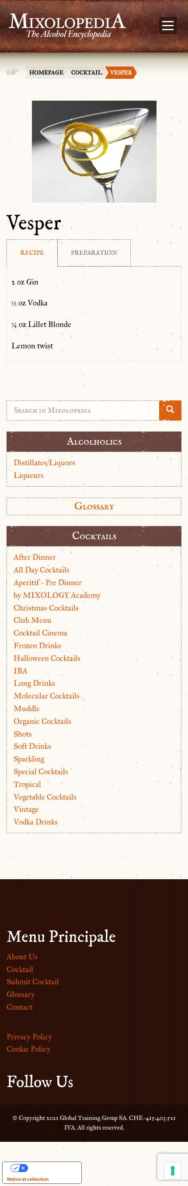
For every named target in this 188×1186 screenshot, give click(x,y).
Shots (23, 734)
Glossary (94, 506)
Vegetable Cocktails (45, 797)
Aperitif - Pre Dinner (48, 582)
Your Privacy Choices (50, 1168)
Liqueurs (29, 475)
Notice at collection (28, 1179)
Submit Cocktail (33, 981)
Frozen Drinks (37, 645)
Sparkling (29, 759)
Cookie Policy (28, 1049)
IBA (21, 671)
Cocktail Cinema (40, 633)
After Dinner (35, 557)
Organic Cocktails (42, 721)
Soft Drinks (32, 746)
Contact (19, 1007)
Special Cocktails (41, 771)
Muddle (27, 708)
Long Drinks (34, 683)
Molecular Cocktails (47, 696)
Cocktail (86, 72)
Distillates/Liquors (44, 462)
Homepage (46, 72)
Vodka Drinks (36, 822)
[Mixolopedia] (63, 21)
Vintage (26, 809)
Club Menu (33, 620)
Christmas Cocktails (46, 608)
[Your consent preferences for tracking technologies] (172, 1170)
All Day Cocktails (42, 570)
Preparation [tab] (94, 252)
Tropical (27, 784)
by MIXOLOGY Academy (57, 595)
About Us (22, 956)
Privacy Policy (29, 1037)
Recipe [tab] (32, 252)
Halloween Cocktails (47, 658)
